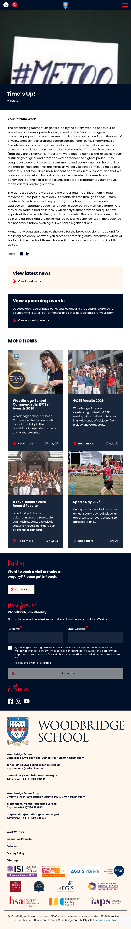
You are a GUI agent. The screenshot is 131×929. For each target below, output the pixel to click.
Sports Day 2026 (86, 502)
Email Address (77, 629)
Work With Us (15, 832)
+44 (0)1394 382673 (30, 807)
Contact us (23, 589)
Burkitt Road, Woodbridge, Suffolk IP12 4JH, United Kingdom (45, 758)
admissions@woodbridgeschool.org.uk (32, 775)
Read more (25, 443)
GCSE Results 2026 (88, 401)
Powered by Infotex (104, 920)
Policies (12, 846)
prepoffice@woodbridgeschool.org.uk (32, 804)
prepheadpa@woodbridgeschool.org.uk (33, 814)
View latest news (29, 281)
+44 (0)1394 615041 (33, 779)
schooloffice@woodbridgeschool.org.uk (33, 765)
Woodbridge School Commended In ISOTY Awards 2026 (31, 404)
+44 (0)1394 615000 (30, 768)
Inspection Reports (19, 839)
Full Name (14, 629)
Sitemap (12, 860)
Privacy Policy (55, 654)
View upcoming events (33, 320)
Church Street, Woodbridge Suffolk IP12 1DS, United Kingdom (46, 797)
